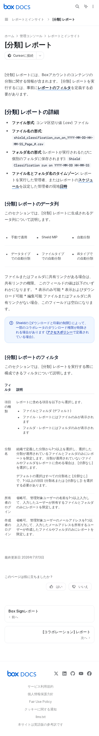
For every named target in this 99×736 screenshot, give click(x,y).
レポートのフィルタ (54, 87)
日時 (63, 186)
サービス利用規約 (40, 686)
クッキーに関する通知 (40, 709)
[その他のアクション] (93, 6)
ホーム (9, 36)
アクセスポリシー (60, 332)
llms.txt (41, 717)
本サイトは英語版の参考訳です (40, 724)
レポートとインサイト (64, 36)
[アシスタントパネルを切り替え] (86, 6)
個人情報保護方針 (40, 694)
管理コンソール (31, 36)
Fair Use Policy (40, 701)
